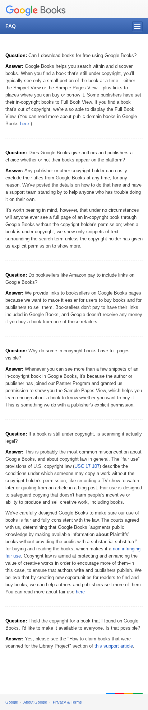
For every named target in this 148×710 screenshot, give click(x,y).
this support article (113, 646)
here (24, 123)
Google (11, 702)
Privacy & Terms (67, 702)
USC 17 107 (87, 466)
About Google (35, 702)
